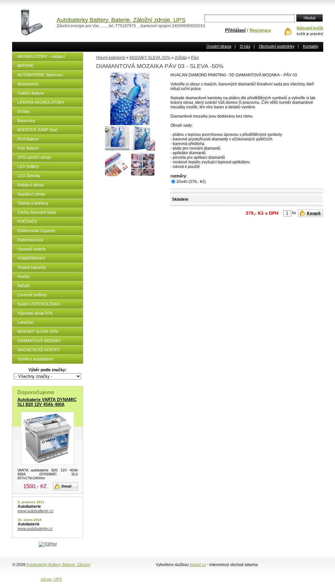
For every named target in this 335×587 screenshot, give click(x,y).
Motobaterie (28, 84)
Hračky (23, 276)
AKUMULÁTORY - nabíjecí (41, 56)
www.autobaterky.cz (35, 528)
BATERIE (25, 66)
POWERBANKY (31, 258)
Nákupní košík (310, 28)
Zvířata (181, 57)
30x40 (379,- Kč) (191, 181)
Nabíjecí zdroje (30, 185)
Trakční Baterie (30, 93)
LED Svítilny (28, 166)
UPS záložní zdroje (34, 157)
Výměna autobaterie (35, 359)
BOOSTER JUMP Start (37, 130)
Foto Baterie (28, 148)
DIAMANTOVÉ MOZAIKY (39, 341)
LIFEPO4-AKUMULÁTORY (41, 102)
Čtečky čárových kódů (36, 212)
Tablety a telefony (32, 203)
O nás (245, 46)
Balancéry (26, 121)
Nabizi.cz (198, 564)
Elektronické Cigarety (36, 231)
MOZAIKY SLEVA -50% (37, 331)
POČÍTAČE (27, 221)
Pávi (195, 57)
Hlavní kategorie (110, 57)
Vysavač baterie (31, 249)
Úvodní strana (218, 46)
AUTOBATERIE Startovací (40, 75)
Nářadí (23, 286)
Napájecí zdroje (31, 194)
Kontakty (310, 46)
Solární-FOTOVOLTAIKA (38, 304)
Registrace (260, 30)
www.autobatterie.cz (35, 511)
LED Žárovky (28, 176)
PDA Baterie (28, 139)
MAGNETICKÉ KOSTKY (38, 350)
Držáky (23, 111)
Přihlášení (235, 30)
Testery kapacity (31, 267)
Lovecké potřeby (32, 295)
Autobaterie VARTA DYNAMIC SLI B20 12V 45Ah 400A (47, 402)
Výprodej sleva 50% (35, 313)
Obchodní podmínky (276, 46)
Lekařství (25, 322)
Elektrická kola (30, 240)
